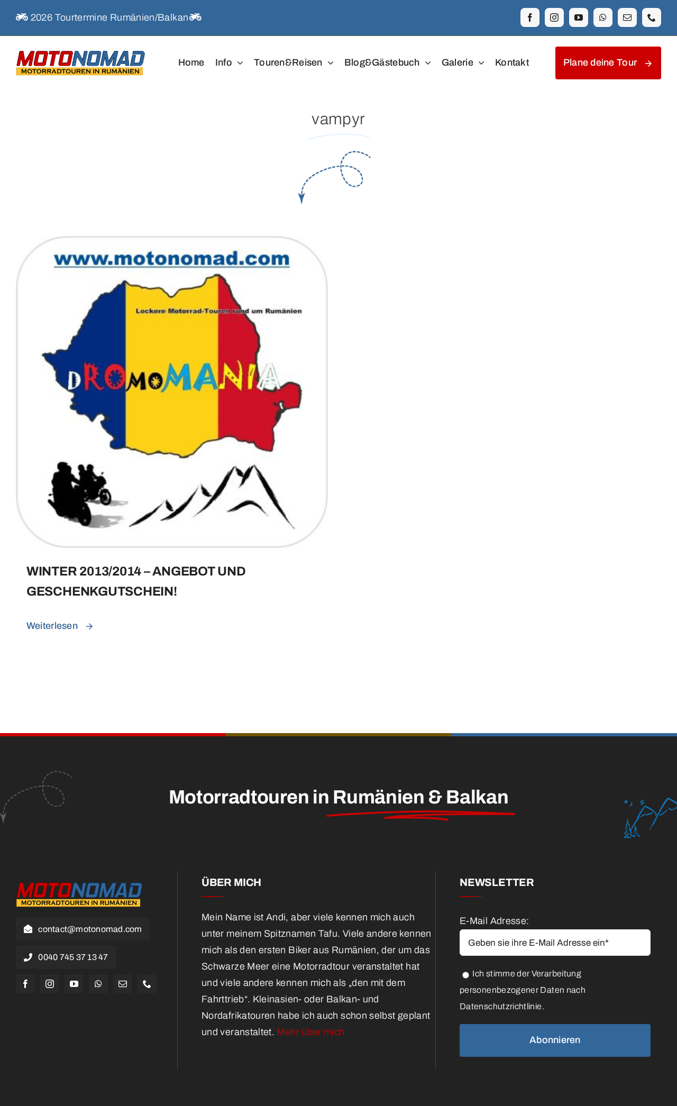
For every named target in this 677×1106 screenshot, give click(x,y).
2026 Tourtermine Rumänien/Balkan (108, 17)
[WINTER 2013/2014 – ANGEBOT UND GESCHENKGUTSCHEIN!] (172, 244)
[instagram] (554, 17)
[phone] (651, 17)
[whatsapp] (602, 17)
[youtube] (578, 17)
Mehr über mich (310, 1032)
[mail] (627, 17)
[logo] (80, 49)
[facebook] (529, 17)
